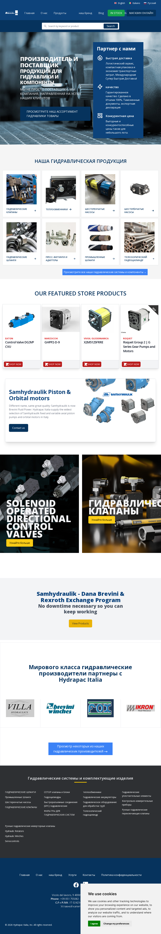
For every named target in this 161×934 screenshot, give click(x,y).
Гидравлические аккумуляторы (99, 797)
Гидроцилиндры (52, 797)
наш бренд (85, 13)
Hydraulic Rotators (14, 831)
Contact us (18, 428)
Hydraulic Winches (14, 836)
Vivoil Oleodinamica (96, 338)
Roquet (127, 338)
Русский (152, 3)
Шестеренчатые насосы (18, 802)
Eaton (9, 338)
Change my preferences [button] (116, 923)
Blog (101, 13)
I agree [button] (94, 923)
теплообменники (92, 792)
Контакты (89, 875)
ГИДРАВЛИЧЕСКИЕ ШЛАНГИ (20, 792)
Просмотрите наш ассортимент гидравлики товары (52, 114)
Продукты (60, 13)
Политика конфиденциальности (121, 875)
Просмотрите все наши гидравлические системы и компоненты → (105, 272)
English (121, 3)
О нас (44, 13)
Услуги (72, 875)
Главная (29, 13)
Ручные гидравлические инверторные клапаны (30, 826)
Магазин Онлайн (141, 13)
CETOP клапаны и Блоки (57, 792)
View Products (80, 623)
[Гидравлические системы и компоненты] (11, 13)
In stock (116, 13)
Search (111, 26)
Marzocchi (51, 338)
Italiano (136, 3)
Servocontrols (12, 841)
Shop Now (15, 364)
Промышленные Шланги (18, 797)
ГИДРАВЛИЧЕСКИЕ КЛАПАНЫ (21, 807)
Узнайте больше (19, 543)
